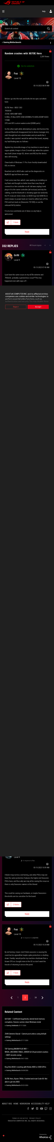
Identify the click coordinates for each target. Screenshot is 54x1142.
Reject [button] (16, 307)
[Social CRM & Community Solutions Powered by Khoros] (45, 1136)
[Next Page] (42, 998)
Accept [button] (38, 307)
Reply (27, 232)
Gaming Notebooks (12, 1025)
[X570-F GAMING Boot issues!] (45, 245)
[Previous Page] (11, 998)
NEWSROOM (25, 1103)
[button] (8, 222)
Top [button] (3, 1135)
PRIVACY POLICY (35, 1118)
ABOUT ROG (7, 1103)
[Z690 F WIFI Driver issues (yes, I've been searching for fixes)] (49, 245)
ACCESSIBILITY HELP (40, 1103)
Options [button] (50, 42)
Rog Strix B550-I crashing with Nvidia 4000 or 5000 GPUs (25, 1067)
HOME (15, 1103)
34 (36, 997)
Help (43, 11)
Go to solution (27, 66)
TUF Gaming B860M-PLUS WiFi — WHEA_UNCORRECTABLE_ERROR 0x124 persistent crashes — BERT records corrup (26, 1052)
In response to (29, 861)
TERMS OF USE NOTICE (20, 1118)
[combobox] (27, 28)
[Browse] (4, 11)
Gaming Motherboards (12, 42)
